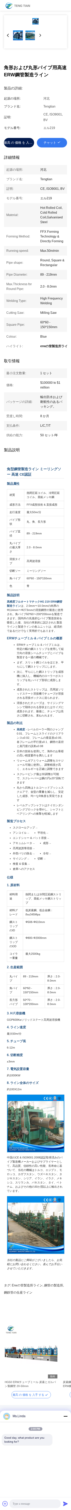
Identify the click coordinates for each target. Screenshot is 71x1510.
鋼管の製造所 (53, 1285)
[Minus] (65, 1416)
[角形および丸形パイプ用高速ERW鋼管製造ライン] (35, 21)
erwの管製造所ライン (27, 1285)
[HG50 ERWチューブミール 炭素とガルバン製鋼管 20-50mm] (31, 1351)
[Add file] (5, 1503)
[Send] (65, 1503)
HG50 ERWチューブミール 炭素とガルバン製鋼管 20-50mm (30, 1384)
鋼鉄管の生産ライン (18, 1292)
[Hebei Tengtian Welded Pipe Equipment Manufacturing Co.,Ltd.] (18, 5)
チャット (50, 142)
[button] (10, 1359)
